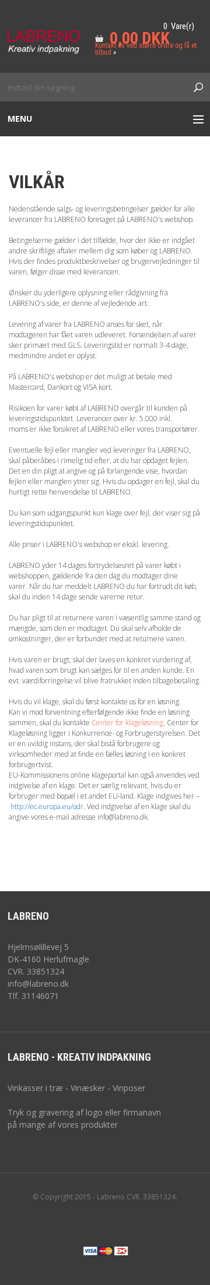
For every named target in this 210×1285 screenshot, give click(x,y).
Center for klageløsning (127, 723)
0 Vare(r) (178, 26)
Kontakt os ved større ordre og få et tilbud (146, 49)
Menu (20, 118)
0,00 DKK (140, 38)
